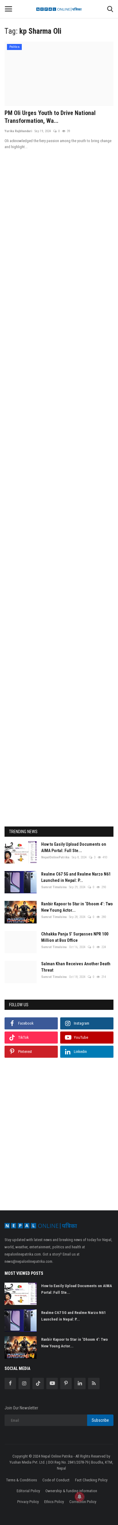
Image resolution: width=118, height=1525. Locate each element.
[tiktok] (38, 1383)
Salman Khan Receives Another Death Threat (75, 967)
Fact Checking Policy (91, 1480)
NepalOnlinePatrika (55, 857)
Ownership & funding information (71, 1491)
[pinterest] (66, 1383)
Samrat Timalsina (54, 887)
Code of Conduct (56, 1480)
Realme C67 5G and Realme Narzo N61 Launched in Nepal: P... (76, 877)
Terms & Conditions (21, 1480)
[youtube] (52, 1383)
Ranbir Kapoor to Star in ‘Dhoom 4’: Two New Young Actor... (77, 907)
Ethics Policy (54, 1501)
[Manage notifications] (79, 1497)
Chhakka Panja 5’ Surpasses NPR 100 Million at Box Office (74, 937)
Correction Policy (82, 1501)
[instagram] (24, 1383)
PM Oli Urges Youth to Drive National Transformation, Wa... (50, 116)
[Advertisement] (59, 422)
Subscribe (100, 1420)
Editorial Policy (28, 1491)
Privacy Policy (28, 1501)
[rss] (94, 1383)
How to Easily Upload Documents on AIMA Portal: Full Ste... (73, 847)
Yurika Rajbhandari (18, 131)
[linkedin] (80, 1383)
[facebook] (10, 1383)
